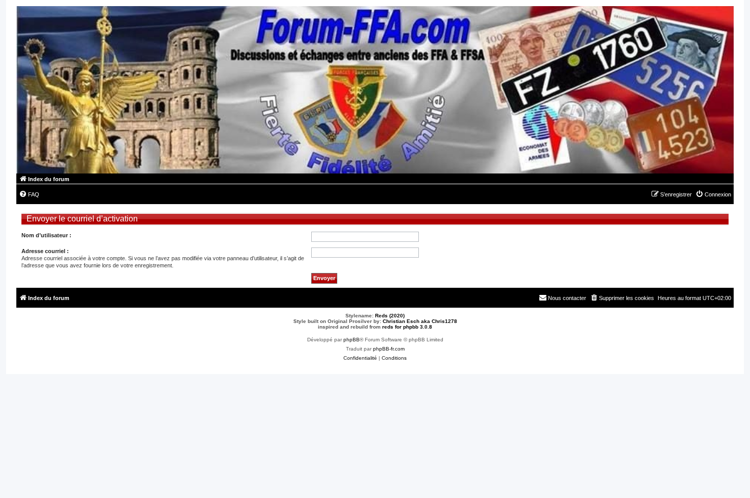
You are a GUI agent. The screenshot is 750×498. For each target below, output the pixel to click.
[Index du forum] (375, 89)
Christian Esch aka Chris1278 (420, 321)
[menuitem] (29, 194)
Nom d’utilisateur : (46, 235)
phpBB (351, 339)
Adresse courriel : (45, 251)
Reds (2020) (390, 315)
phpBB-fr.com (389, 349)
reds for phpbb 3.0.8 (407, 327)
